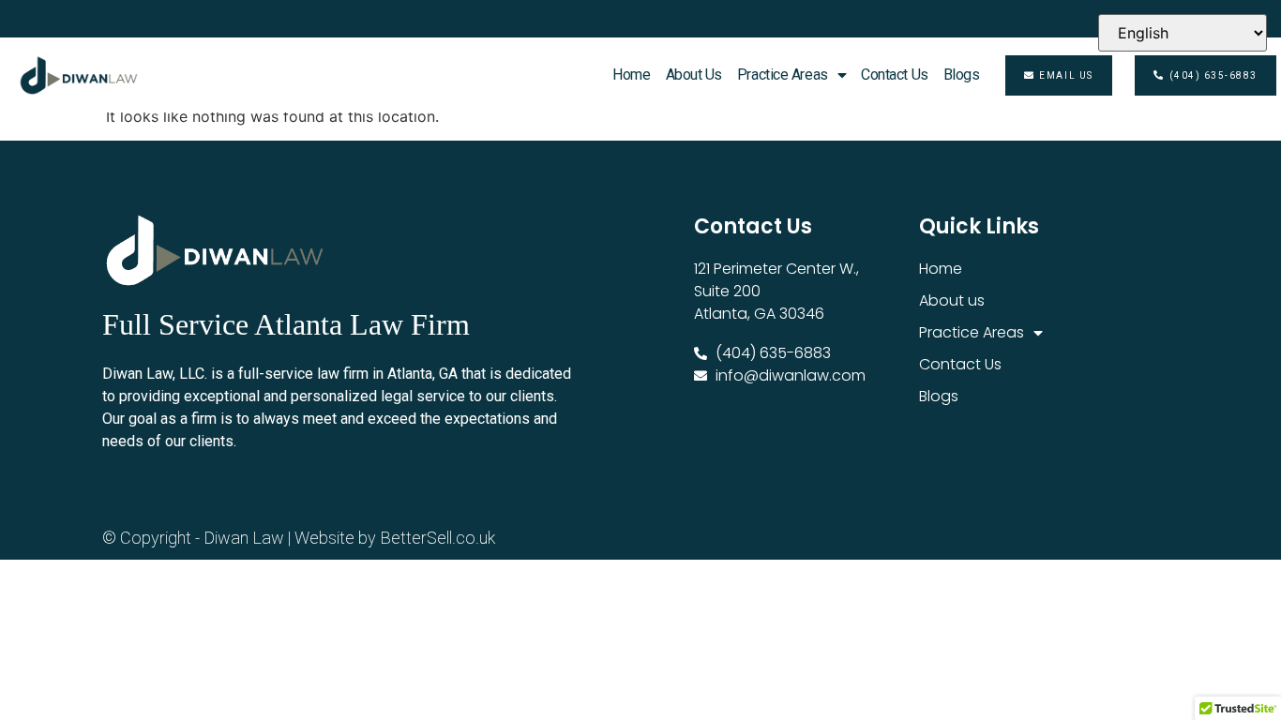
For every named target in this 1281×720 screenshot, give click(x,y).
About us (694, 74)
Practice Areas (782, 74)
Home (631, 74)
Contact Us (894, 74)
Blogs (961, 74)
